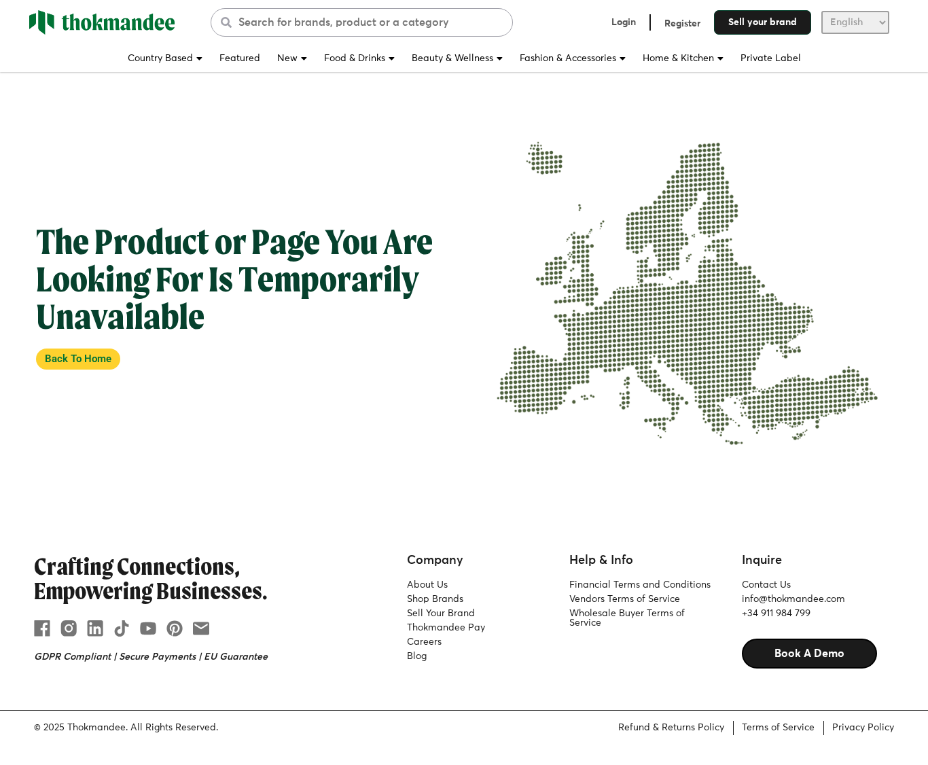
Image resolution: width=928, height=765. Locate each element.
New (287, 58)
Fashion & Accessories (568, 58)
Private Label (770, 58)
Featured (239, 58)
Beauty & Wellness (452, 58)
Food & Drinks (354, 58)
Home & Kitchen (678, 58)
